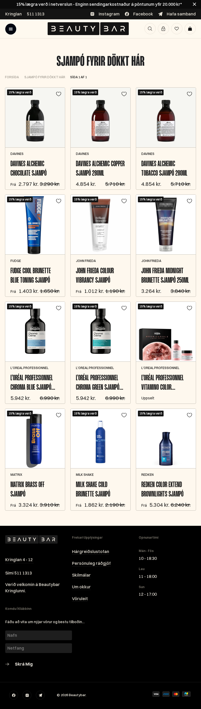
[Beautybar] (88, 28)
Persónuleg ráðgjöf (91, 563)
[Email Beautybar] (40, 695)
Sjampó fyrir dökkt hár (100, 62)
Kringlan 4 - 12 (19, 559)
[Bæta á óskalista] (58, 94)
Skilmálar (81, 575)
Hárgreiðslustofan (90, 551)
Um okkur (81, 586)
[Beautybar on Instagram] (27, 695)
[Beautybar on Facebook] (13, 695)
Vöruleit (80, 598)
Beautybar (77, 695)
